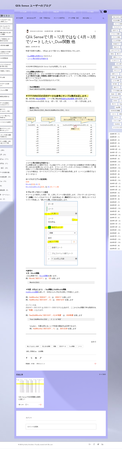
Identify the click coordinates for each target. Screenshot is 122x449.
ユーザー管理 (116, 80)
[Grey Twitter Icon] (98, 444)
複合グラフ (116, 87)
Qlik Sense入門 (31, 18)
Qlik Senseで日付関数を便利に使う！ (29, 398)
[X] (101, 12)
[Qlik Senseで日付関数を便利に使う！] (30, 385)
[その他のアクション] (95, 31)
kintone (115, 100)
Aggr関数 (118, 107)
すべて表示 (102, 374)
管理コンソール (117, 57)
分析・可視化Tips (45, 18)
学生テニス (116, 47)
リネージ (114, 114)
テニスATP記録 (117, 40)
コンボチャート (115, 60)
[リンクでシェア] (41, 358)
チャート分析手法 (59, 18)
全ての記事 (19, 18)
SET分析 (115, 83)
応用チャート (115, 73)
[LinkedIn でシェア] (36, 358)
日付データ (62, 346)
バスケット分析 (117, 120)
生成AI (113, 77)
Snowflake (117, 124)
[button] (103, 18)
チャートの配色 (116, 37)
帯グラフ (114, 104)
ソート (80, 346)
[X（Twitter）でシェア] (31, 358)
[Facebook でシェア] (27, 358)
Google (112, 94)
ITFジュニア (117, 70)
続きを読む (86, 18)
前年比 (112, 53)
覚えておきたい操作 (33, 346)
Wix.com (50, 444)
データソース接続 (115, 33)
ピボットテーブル (115, 50)
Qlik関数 (40, 351)
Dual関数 (72, 346)
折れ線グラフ (116, 43)
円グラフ (116, 117)
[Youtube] (105, 11)
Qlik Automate (115, 97)
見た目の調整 (46, 346)
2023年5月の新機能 (115, 110)
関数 (54, 346)
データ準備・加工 (73, 18)
